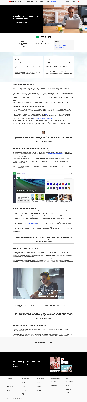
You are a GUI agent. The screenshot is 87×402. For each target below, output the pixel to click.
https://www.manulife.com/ (22, 49)
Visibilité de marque (10, 387)
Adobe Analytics (24, 382)
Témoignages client (53, 381)
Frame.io (23, 393)
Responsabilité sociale (69, 386)
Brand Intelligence (24, 389)
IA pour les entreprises (10, 390)
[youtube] (21, 398)
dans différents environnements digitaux (56, 153)
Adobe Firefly (38, 383)
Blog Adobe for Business (54, 382)
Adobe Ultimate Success (59, 47)
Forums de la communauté (54, 386)
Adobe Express (24, 383)
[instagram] (15, 398)
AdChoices (78, 400)
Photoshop (38, 389)
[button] (9, 399)
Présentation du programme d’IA (70, 381)
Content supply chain (10, 386)
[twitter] (17, 398)
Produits (19, 1)
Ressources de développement (55, 388)
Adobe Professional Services (60, 45)
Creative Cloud (24, 390)
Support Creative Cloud (54, 385)
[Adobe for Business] (79, 1)
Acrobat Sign (23, 386)
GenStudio (23, 394)
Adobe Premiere (39, 390)
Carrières (67, 382)
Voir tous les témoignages (43, 347)
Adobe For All (67, 392)
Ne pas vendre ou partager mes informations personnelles (67, 400)
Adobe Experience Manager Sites (61, 43)
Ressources (42, 1)
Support (47, 1)
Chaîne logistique (68, 389)
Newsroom (67, 385)
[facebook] (13, 398)
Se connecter (68, 1)
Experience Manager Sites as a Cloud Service (42, 118)
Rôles (36, 1)
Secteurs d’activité (30, 1)
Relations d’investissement (69, 388)
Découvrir (53, 1)
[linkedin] (19, 398)
